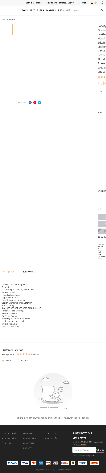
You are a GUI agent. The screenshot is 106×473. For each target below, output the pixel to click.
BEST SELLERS (37, 10)
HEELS (69, 10)
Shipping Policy (9, 438)
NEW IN (24, 10)
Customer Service (10, 433)
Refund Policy (29, 438)
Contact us (7, 443)
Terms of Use (51, 433)
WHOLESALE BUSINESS (28, 445)
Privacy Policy (29, 433)
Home (4, 20)
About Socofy (51, 438)
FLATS (61, 10)
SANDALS (51, 10)
